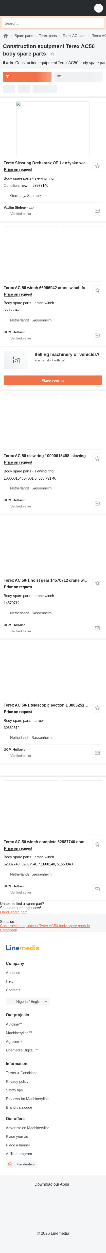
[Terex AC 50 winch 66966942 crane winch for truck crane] (53, 254)
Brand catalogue (19, 1107)
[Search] (99, 23)
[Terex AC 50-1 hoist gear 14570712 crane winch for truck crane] (53, 546)
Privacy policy (17, 1081)
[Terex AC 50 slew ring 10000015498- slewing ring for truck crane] (53, 422)
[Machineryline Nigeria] (34, 8)
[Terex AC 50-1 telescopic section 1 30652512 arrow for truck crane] (53, 671)
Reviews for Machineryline (27, 1099)
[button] (98, 8)
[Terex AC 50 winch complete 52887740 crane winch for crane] (53, 808)
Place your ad (53, 380)
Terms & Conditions (21, 1073)
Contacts (13, 990)
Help (9, 981)
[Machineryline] (5, 36)
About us (13, 973)
